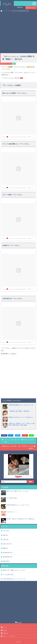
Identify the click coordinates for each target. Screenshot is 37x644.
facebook (4, 435)
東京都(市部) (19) (7, 556)
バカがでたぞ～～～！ (12, 512)
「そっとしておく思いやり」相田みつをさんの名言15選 (19, 441)
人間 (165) (5, 539)
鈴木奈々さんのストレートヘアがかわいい (21, 417)
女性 (14, 63)
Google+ (25, 435)
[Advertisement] (18, 32)
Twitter (17, 435)
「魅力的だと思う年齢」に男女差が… (19, 411)
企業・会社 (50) (7, 543)
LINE (31, 435)
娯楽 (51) (5, 535)
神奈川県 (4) (6, 561)
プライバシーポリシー (9, 636)
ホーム (5, 627)
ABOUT (21, 7)
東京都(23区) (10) (7, 552)
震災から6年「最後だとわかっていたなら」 (18, 491)
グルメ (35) (6, 530)
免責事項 (5, 633)
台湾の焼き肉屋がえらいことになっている (21, 405)
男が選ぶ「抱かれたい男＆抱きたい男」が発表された (20, 518)
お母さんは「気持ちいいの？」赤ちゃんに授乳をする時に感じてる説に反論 (21, 424)
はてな (10, 435)
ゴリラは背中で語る (11, 498)
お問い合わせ (32, 7)
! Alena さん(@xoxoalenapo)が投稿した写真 (16, 137)
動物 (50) (5, 548)
